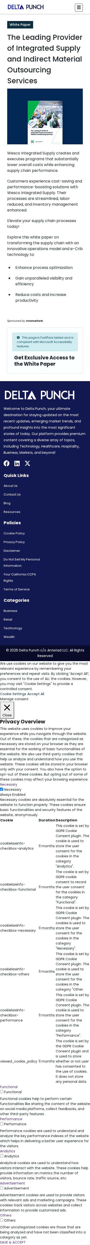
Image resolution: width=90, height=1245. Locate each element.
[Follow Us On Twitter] (27, 464)
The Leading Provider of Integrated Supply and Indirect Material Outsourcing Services (44, 59)
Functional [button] (9, 1086)
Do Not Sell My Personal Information (22, 562)
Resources (12, 512)
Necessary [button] (8, 784)
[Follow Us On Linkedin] (17, 464)
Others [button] (6, 1215)
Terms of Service (17, 589)
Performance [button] (11, 1119)
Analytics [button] (7, 1151)
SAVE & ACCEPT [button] (13, 1242)
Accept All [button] (35, 694)
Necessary (12, 789)
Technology (13, 628)
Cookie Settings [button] (13, 694)
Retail (8, 619)
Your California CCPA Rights (20, 577)
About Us (11, 485)
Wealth (9, 637)
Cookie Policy (14, 533)
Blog (7, 503)
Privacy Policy (14, 542)
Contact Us (12, 494)
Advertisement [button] (12, 1183)
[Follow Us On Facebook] (7, 464)
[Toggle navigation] (79, 8)
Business (10, 611)
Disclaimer (12, 550)
